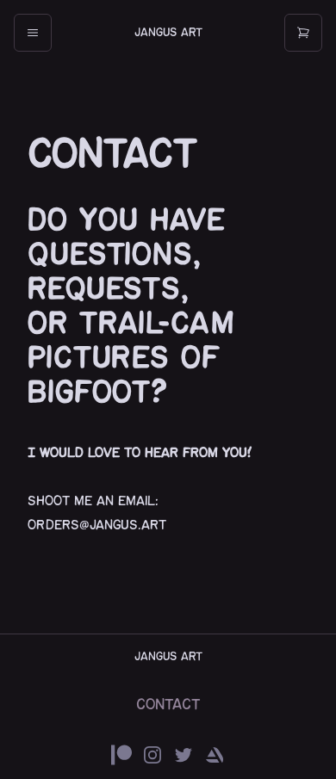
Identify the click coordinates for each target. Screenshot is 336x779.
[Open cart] (303, 33)
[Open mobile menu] (33, 33)
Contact (168, 705)
